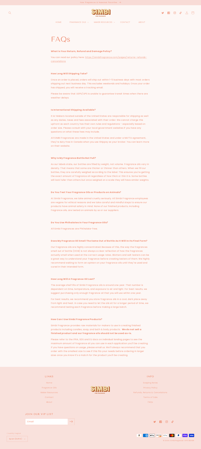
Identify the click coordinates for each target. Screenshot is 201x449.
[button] (10, 13)
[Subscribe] (71, 422)
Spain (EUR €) (15, 439)
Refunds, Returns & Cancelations (150, 392)
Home (49, 382)
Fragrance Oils (49, 387)
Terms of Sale (150, 397)
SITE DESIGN (189, 441)
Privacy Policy (150, 387)
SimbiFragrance (176, 441)
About (49, 402)
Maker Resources (49, 392)
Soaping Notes (150, 382)
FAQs (150, 402)
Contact (49, 397)
